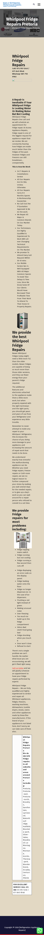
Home (6, 28)
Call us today (17, 668)
